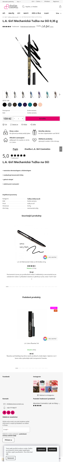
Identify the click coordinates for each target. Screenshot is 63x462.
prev (4, 255)
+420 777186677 (12, 408)
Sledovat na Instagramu (46, 395)
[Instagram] (8, 412)
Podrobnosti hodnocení (27, 26)
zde (7, 454)
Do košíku (42, 119)
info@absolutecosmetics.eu (15, 404)
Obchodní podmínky (8, 1)
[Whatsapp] (13, 412)
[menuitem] (4, 13)
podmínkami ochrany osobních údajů (15, 434)
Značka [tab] (37, 149)
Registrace (56, 1)
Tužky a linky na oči (33, 199)
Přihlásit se (8, 440)
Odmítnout (41, 449)
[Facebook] (4, 412)
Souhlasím (52, 449)
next (59, 255)
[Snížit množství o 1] (14, 119)
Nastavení (10, 458)
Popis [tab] (15, 149)
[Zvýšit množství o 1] (22, 119)
